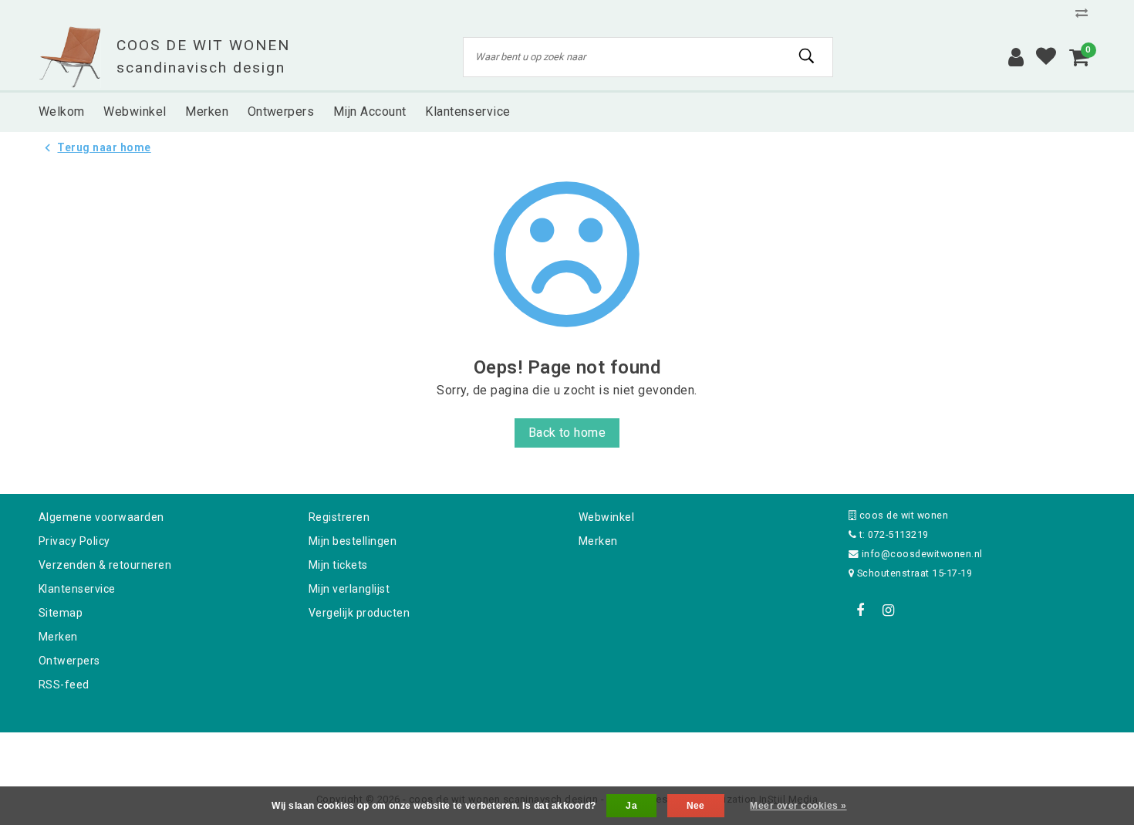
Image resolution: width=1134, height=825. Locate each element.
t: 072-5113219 (892, 534)
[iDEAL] (519, 753)
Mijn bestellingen (353, 541)
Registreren (339, 517)
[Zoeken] (807, 56)
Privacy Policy (74, 541)
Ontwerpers (69, 660)
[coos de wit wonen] (70, 57)
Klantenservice (77, 589)
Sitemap (61, 613)
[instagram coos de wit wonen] (887, 610)
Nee (696, 805)
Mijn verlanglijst (349, 589)
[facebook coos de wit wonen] (860, 610)
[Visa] (618, 753)
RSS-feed (64, 684)
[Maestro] (666, 753)
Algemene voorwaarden (101, 517)
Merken (58, 637)
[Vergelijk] (1085, 12)
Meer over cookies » (798, 805)
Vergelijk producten (359, 613)
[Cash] (469, 753)
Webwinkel (606, 517)
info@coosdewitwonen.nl (922, 554)
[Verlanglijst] (1046, 57)
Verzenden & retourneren (105, 565)
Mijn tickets (338, 565)
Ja (631, 805)
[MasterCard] (568, 753)
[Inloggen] (1016, 57)
